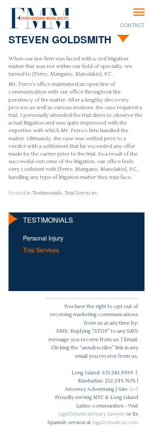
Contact (132, 24)
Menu (138, 12)
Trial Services (81, 193)
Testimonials (47, 193)
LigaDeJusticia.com (115, 422)
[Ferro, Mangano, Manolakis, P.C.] (40, 18)
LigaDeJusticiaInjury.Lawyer (91, 414)
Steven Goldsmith (59, 39)
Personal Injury (43, 238)
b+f (134, 389)
